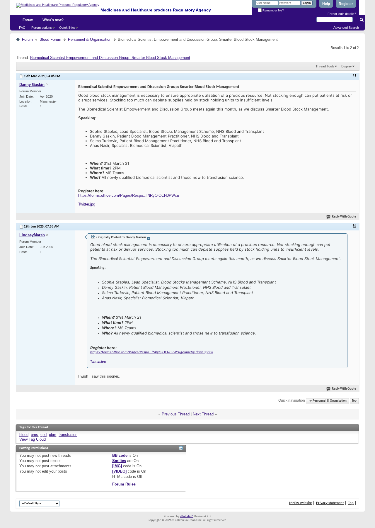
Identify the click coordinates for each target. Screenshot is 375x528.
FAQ (22, 27)
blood (23, 434)
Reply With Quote (344, 216)
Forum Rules (124, 484)
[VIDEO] (119, 471)
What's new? (53, 20)
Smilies (119, 461)
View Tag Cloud (32, 439)
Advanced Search (346, 27)
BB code (119, 455)
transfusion (68, 434)
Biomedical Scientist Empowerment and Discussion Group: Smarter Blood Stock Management (110, 57)
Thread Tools (325, 66)
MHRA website (300, 503)
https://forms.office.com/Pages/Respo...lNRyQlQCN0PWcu (128, 195)
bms (34, 434)
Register (346, 4)
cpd (43, 434)
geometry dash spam (196, 352)
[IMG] (117, 466)
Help (326, 4)
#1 (354, 75)
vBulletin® (186, 516)
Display (346, 66)
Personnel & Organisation (89, 39)
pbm (52, 434)
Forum (28, 20)
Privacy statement (330, 503)
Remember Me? (273, 10)
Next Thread (203, 414)
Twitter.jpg (86, 204)
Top (354, 401)
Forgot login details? (342, 14)
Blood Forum (50, 39)
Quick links (67, 27)
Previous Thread (176, 414)
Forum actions (41, 27)
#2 (354, 226)
